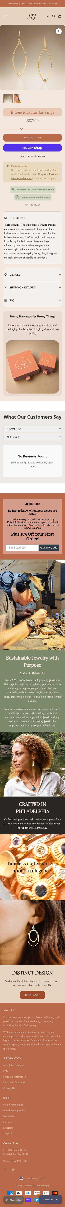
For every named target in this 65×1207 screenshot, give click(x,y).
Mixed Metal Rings (13, 1104)
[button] (50, 1199)
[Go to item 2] (18, 98)
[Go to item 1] (8, 98)
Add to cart (33, 137)
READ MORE (32, 995)
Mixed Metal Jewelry (14, 1110)
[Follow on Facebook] (5, 1170)
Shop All (7, 1133)
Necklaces (8, 1116)
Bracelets (8, 1128)
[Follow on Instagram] (13, 1170)
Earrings (7, 1122)
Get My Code (49, 548)
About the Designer (13, 1065)
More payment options (32, 156)
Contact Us (9, 1088)
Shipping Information (14, 1077)
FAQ (5, 1071)
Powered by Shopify (41, 1185)
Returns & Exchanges (14, 1082)
